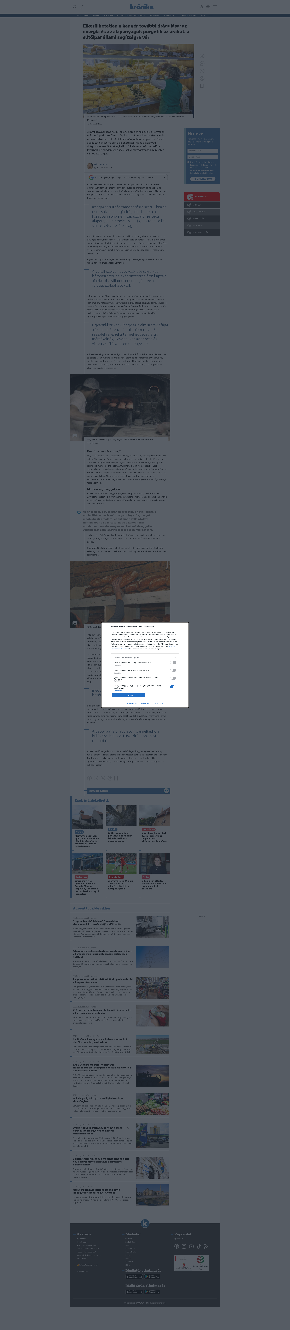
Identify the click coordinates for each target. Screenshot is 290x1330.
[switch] (173, 662)
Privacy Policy (158, 703)
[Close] (184, 627)
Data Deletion (132, 703)
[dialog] (145, 665)
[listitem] (145, 657)
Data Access (145, 703)
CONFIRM (128, 695)
